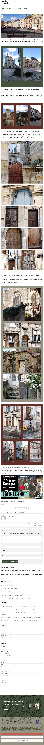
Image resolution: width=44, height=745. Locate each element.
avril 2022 (3, 686)
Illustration (3, 635)
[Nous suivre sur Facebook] (37, 722)
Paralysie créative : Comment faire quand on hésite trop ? (22, 606)
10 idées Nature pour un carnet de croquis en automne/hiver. (18, 598)
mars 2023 (3, 682)
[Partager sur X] (20, 508)
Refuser (22, 737)
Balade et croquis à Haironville (11, 585)
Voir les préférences (22, 740)
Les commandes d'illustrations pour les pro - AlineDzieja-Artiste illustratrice (18, 620)
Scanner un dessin (7, 524)
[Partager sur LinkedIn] (26, 508)
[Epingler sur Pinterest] (24, 508)
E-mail (3, 550)
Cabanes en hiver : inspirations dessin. (12, 588)
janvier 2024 (3, 669)
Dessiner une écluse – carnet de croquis (13, 595)
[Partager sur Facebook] (18, 508)
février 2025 (3, 649)
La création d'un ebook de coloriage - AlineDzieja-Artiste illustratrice (16, 617)
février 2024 (3, 666)
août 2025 (3, 646)
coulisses (3, 631)
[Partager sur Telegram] (28, 508)
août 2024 (3, 657)
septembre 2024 (5, 655)
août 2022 (3, 684)
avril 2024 (3, 662)
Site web (4, 555)
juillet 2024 (3, 660)
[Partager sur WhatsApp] (16, 508)
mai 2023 (3, 680)
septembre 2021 (4, 689)
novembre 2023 (4, 673)
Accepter (22, 733)
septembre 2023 (4, 678)
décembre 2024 (4, 653)
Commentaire (5, 535)
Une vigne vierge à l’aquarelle (10, 591)
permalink (22, 512)
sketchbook (3, 640)
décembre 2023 (4, 671)
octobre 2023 (4, 675)
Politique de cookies (16, 742)
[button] (42, 725)
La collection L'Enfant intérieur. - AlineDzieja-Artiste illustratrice (15, 612)
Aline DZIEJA (13, 11)
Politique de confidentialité (25, 742)
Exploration (3, 6)
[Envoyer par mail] (22, 508)
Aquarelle (3, 629)
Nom (3, 545)
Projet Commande (5, 637)
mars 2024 (3, 664)
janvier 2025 (3, 651)
